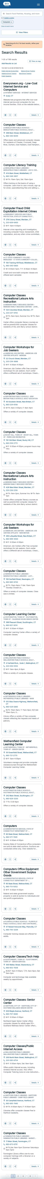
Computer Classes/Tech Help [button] (21, 956)
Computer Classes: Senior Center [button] (19, 1001)
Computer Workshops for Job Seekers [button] (18, 349)
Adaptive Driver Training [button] (9, 73)
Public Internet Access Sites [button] (10, 71)
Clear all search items (7, 26)
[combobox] (22, 13)
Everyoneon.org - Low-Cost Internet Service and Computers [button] (20, 86)
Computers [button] (10, 825)
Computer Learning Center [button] (19, 614)
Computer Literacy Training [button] (19, 165)
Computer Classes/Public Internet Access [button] (18, 1047)
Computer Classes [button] (14, 124)
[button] (10, 115)
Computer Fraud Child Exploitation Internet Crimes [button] (20, 210)
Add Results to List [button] (9, 63)
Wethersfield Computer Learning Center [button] (17, 742)
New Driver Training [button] (25, 73)
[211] (7, 4)
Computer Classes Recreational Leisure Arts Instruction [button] (18, 298)
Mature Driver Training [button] (28, 71)
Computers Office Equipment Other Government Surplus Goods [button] (20, 872)
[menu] (37, 4)
